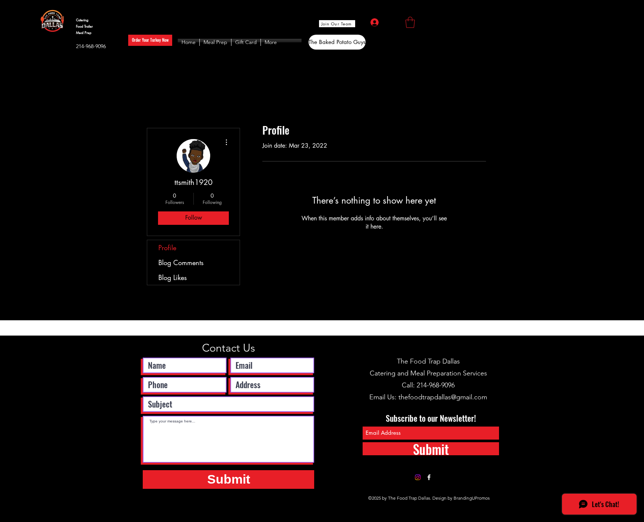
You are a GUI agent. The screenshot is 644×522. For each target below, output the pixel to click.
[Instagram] (418, 477)
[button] (410, 22)
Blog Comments (180, 262)
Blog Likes (172, 277)
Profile (167, 247)
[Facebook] (429, 477)
